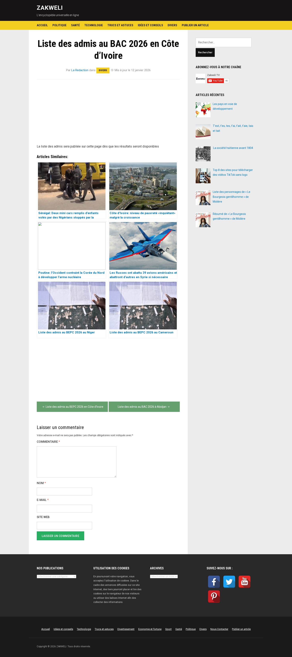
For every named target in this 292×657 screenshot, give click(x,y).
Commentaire (48, 441)
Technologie (93, 25)
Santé (75, 25)
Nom (41, 483)
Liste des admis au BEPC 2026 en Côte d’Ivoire (74, 406)
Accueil (42, 25)
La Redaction (79, 70)
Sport (168, 629)
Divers (172, 25)
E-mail (43, 500)
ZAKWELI (50, 7)
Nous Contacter (219, 629)
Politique (59, 25)
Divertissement (125, 629)
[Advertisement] (108, 114)
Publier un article (195, 25)
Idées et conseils (150, 25)
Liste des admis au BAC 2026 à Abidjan (142, 406)
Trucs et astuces (120, 25)
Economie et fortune (149, 629)
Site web (43, 517)
